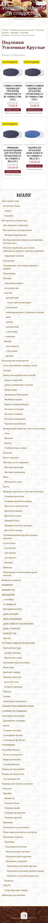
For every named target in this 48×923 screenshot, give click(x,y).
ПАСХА (7, 638)
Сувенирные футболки (14, 739)
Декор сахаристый (13, 379)
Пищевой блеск (11, 520)
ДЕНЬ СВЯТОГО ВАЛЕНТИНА (18, 623)
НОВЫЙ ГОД (8, 589)
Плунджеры (9, 260)
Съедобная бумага (11, 749)
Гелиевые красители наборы (18, 501)
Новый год (9, 798)
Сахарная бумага (11, 764)
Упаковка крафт (12, 807)
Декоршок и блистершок (16, 394)
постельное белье (11, 205)
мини (8, 316)
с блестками (11, 331)
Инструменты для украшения (17, 230)
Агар (6, 433)
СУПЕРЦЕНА (8, 744)
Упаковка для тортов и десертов (22, 30)
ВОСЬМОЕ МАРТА (12, 609)
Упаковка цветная (13, 817)
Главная (5, 30)
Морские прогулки (12, 676)
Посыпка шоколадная (14, 418)
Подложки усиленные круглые (22, 865)
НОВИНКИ (7, 584)
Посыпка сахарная (13, 413)
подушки (8, 215)
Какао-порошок (11, 457)
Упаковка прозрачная (14, 812)
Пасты (6, 486)
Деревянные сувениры (14, 720)
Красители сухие (12, 515)
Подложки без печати (16, 846)
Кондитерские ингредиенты (15, 360)
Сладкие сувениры (12, 730)
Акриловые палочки (14, 255)
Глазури (7, 370)
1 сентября (8, 599)
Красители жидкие (13, 510)
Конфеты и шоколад (11, 580)
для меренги (10, 557)
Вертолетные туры (12, 647)
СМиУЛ (7, 885)
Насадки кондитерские (15, 234)
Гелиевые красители (14, 496)
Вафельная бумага (12, 759)
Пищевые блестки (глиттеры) (18, 525)
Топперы (7, 278)
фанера (7, 341)
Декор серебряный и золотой (18, 384)
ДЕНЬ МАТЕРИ (10, 614)
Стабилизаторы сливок (15, 447)
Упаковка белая (11, 802)
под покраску (12, 346)
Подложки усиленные (16, 861)
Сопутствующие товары (16, 890)
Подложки (14, 32)
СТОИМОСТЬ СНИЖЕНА (14, 710)
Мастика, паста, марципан (16, 462)
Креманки (8, 822)
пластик (8, 292)
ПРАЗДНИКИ (8, 594)
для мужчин (11, 307)
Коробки (7, 793)
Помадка (8, 562)
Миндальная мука (13, 481)
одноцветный (12, 326)
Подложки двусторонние (18, 851)
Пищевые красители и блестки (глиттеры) (23, 491)
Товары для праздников (13, 769)
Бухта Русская (11, 681)
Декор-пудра (10, 389)
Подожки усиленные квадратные (23, 875)
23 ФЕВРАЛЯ (9, 604)
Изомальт (7, 452)
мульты (9, 321)
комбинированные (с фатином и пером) (25, 312)
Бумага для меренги (13, 754)
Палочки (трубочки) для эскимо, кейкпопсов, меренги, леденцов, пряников (23, 249)
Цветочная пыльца (13, 530)
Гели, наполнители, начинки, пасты (20, 365)
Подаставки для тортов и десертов (20, 832)
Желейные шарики (13, 399)
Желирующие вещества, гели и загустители (24, 428)
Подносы (8, 880)
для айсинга (10, 547)
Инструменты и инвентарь (14, 220)
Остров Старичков (13, 686)
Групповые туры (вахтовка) (16, 662)
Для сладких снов (10, 200)
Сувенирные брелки (13, 735)
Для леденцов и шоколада (15, 225)
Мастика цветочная (13, 467)
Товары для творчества (13, 773)
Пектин (7, 442)
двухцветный (12, 297)
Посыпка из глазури (14, 408)
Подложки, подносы (13, 836)
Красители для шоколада (16, 505)
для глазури (10, 552)
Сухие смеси (9, 543)
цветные (10, 355)
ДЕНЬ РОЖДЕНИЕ (12, 618)
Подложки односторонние (18, 856)
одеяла (7, 210)
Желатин (8, 438)
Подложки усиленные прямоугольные (25, 870)
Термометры (9, 273)
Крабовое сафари (11, 672)
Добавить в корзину (12, 110)
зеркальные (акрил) (13, 283)
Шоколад (7, 567)
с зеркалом (9, 336)
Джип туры (8, 667)
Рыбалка (7, 691)
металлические (11, 287)
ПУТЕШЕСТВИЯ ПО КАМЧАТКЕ (18, 642)
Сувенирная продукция (13, 715)
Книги (6, 725)
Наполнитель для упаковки (16, 827)
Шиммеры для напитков (13, 895)
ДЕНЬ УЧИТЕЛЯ (11, 628)
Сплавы (6, 696)
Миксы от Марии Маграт (16, 404)
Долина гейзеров (12, 652)
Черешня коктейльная (15, 423)
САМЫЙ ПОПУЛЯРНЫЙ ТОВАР (18, 706)
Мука (5, 476)
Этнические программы (14, 701)
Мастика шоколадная (14, 472)
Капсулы (7, 788)
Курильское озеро (13, 657)
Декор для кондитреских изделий (19, 375)
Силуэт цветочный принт (19, 302)
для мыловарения (11, 778)
